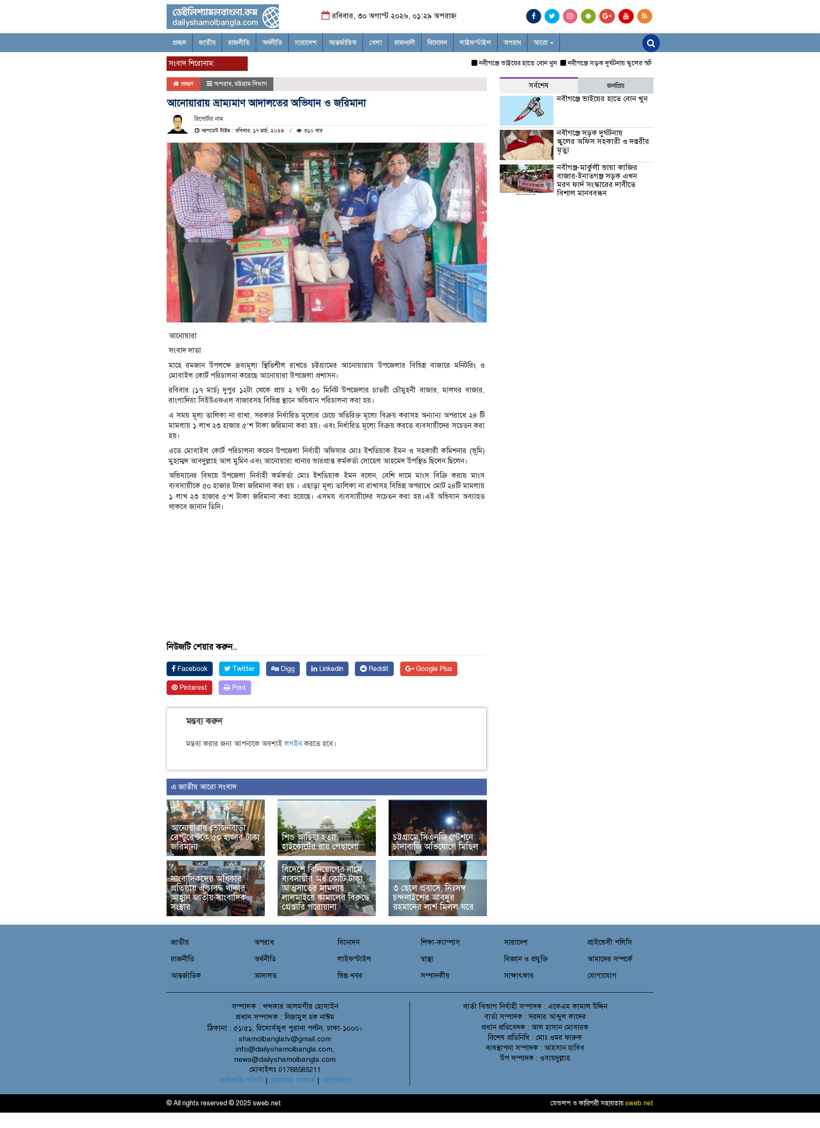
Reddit (378, 669)
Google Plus (433, 669)
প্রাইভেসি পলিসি (241, 1080)
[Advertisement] (327, 582)
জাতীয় (207, 42)
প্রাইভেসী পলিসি (609, 942)
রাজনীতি (239, 42)
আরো (541, 42)
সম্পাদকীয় (435, 975)
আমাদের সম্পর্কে (610, 959)
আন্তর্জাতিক (343, 42)
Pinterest (192, 687)
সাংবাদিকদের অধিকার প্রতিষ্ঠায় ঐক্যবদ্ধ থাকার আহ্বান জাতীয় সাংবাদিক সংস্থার (208, 892)
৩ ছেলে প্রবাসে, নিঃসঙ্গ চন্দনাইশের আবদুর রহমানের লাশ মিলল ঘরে (433, 897)
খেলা (375, 42)
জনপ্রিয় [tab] (615, 86)
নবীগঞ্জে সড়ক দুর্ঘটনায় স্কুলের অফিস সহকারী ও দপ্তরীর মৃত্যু (623, 63)
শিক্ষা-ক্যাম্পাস (440, 942)
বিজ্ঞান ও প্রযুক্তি (526, 959)
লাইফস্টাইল (475, 42)
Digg (287, 669)
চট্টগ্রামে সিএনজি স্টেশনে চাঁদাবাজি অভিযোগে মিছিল (435, 842)
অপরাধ (512, 42)
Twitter (243, 669)
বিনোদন (437, 42)
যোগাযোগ (602, 975)
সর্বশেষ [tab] (539, 85)
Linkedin (330, 669)
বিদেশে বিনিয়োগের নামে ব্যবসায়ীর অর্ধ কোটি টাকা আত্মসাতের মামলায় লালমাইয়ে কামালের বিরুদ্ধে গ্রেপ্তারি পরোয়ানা (325, 888)
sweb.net (639, 1103)
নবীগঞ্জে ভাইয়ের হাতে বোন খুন (499, 63)
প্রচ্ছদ (179, 42)
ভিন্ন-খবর (350, 975)
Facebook (192, 669)
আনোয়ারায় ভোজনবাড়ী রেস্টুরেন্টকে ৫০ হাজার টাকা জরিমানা (215, 837)
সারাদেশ (305, 42)
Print (238, 687)
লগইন (293, 743)
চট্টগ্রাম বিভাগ (251, 84)
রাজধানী (404, 42)
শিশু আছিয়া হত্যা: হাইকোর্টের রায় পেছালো (320, 842)
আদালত (265, 975)
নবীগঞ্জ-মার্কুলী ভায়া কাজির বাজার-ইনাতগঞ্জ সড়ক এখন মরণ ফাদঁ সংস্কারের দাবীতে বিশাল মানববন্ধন (597, 180)
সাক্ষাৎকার (519, 975)
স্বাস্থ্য (427, 959)
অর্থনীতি (272, 42)
